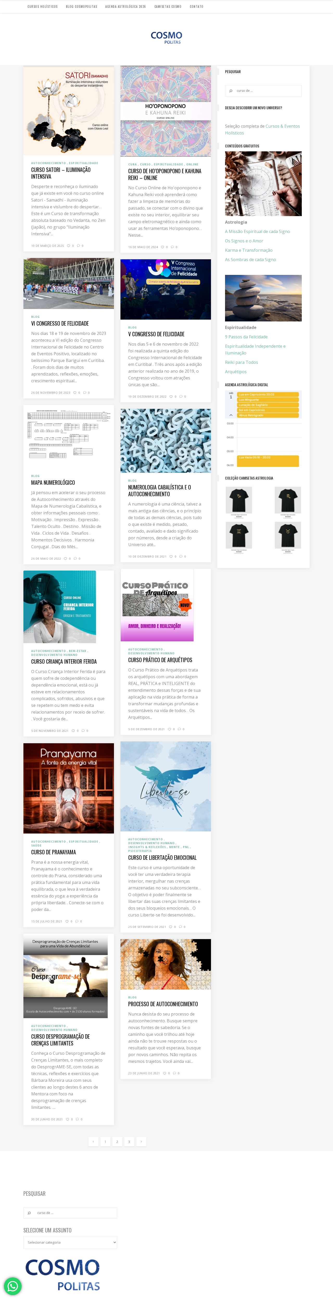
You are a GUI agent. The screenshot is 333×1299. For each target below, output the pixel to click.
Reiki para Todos (241, 362)
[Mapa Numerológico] (68, 436)
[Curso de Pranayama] (68, 788)
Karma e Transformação (249, 250)
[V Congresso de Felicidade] (165, 289)
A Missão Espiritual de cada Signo (257, 231)
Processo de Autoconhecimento (163, 1004)
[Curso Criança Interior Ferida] (59, 606)
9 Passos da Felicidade (246, 337)
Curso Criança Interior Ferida (64, 661)
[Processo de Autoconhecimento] (165, 964)
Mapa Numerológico (53, 482)
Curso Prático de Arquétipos (160, 660)
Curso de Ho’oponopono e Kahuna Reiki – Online (164, 174)
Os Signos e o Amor (244, 241)
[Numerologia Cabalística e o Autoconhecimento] (165, 440)
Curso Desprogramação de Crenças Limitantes (60, 1039)
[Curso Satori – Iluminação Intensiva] (68, 110)
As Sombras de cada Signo (250, 259)
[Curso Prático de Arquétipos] (157, 604)
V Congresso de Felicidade (156, 334)
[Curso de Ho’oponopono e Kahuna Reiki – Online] (165, 110)
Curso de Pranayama (53, 852)
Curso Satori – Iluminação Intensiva (61, 173)
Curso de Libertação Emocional (162, 857)
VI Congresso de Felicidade (60, 323)
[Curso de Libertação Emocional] (165, 786)
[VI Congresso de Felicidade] (68, 283)
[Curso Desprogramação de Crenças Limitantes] (65, 975)
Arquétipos (236, 371)
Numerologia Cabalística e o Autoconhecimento (159, 490)
